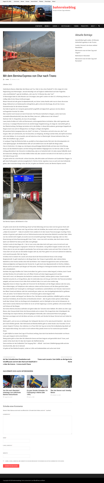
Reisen (22, 1)
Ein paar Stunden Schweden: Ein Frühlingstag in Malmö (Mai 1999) (37, 392)
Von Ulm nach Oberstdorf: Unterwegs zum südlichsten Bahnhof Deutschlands (12, 392)
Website (5, 453)
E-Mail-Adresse (8, 445)
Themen (41, 1)
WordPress (37, 480)
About (53, 1)
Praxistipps (48, 1)
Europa (27, 1)
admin (7, 79)
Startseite (16, 1)
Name (5, 438)
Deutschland (34, 1)
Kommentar (7, 414)
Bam (43, 480)
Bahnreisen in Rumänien (82, 56)
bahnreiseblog (64, 7)
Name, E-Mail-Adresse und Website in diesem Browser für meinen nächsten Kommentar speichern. (35, 461)
